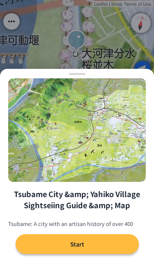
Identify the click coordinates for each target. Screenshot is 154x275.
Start (77, 244)
